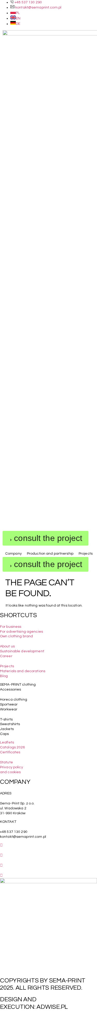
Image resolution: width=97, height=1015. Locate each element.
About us (7, 646)
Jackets (7, 729)
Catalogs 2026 (12, 747)
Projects (7, 666)
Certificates (10, 752)
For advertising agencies (21, 631)
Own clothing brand (16, 636)
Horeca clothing (13, 699)
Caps (4, 734)
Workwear (8, 709)
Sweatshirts (10, 724)
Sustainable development (22, 651)
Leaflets (7, 742)
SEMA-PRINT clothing (18, 684)
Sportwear (9, 704)
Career (6, 656)
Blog (4, 676)
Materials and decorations (22, 671)
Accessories (10, 689)
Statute (6, 762)
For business (10, 627)
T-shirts (6, 719)
